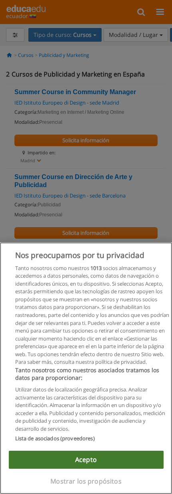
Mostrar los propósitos (86, 481)
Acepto (86, 459)
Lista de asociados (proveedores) (55, 438)
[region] (86, 368)
